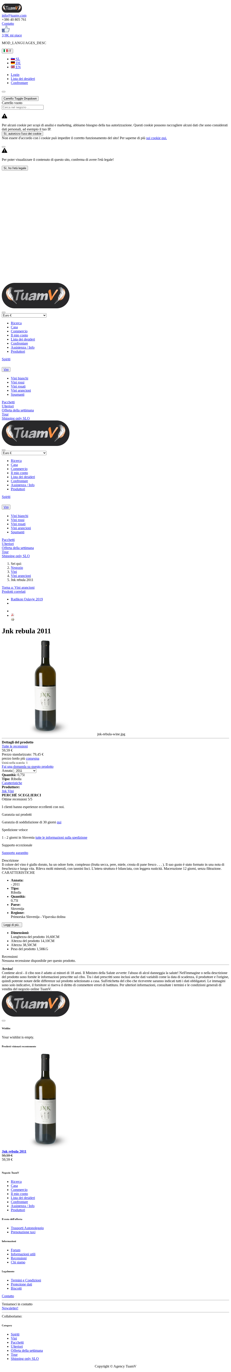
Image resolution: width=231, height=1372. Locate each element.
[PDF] (12, 615)
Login (15, 75)
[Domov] (12, 11)
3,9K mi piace (12, 35)
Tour (5, 414)
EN (18, 67)
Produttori (18, 351)
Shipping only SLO (16, 418)
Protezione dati (21, 1284)
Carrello (20, 98)
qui (59, 822)
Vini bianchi (19, 378)
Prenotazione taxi (23, 1232)
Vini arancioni (21, 390)
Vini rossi (17, 382)
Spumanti (17, 394)
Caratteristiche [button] (12, 783)
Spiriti (6, 359)
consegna (32, 758)
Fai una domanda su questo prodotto (27, 766)
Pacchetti (8, 402)
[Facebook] (6, 31)
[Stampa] (12, 620)
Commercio (19, 331)
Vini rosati (18, 386)
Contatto (8, 23)
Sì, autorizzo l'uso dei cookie (22, 133)
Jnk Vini (8, 791)
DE (18, 63)
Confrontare (19, 343)
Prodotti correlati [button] (13, 591)
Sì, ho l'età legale (15, 168)
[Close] (3, 147)
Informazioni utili (23, 1254)
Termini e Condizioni (26, 1280)
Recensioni (19, 1258)
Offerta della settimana (18, 410)
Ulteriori (8, 406)
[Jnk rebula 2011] (49, 1147)
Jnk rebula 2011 (14, 1151)
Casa (14, 327)
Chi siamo (18, 1262)
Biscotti (16, 1288)
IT (9, 51)
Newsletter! (10, 1308)
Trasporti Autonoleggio (27, 1228)
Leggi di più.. (12, 925)
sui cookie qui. (156, 138)
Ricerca (16, 323)
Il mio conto (19, 335)
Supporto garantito (15, 853)
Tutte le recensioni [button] (15, 746)
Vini (6, 369)
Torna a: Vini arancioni (18, 587)
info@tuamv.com (14, 15)
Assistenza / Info (23, 347)
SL (17, 59)
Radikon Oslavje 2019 (27, 599)
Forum (15, 1250)
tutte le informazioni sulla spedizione (61, 837)
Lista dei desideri (23, 339)
